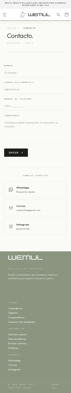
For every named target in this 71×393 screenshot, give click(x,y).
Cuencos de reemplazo (22, 321)
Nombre (8, 66)
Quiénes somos (17, 334)
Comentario (11, 116)
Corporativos (16, 317)
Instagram (14, 369)
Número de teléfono (17, 99)
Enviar (14, 152)
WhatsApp (14, 360)
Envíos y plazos (17, 343)
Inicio (11, 28)
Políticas (13, 348)
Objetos (13, 312)
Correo (12, 365)
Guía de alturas (17, 338)
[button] (4, 15)
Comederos (15, 308)
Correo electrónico (19, 82)
